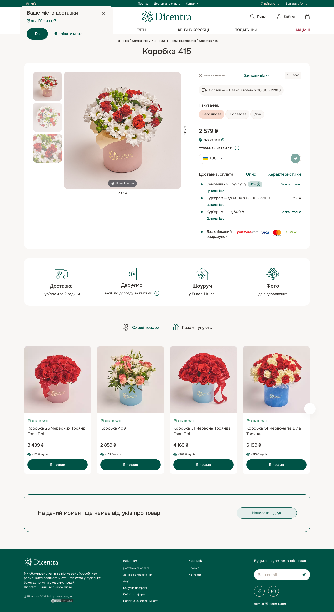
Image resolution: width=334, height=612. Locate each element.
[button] (310, 408)
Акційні (302, 29)
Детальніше (215, 191)
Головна (122, 41)
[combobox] (211, 158)
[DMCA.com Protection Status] (62, 600)
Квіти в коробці (193, 29)
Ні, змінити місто (68, 33)
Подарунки (245, 29)
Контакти (192, 3)
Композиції (140, 41)
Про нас (143, 3)
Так (37, 33)
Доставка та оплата (167, 3)
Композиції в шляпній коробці (174, 41)
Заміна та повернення (137, 575)
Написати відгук (266, 512)
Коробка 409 (113, 428)
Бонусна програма (135, 588)
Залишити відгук (256, 75)
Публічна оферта (134, 594)
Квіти (140, 29)
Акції (126, 581)
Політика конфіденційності (140, 601)
